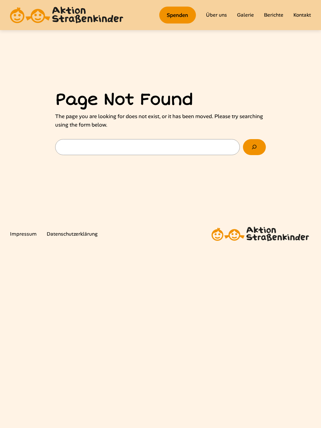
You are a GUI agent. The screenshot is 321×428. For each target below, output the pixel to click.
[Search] (254, 147)
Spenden (177, 15)
